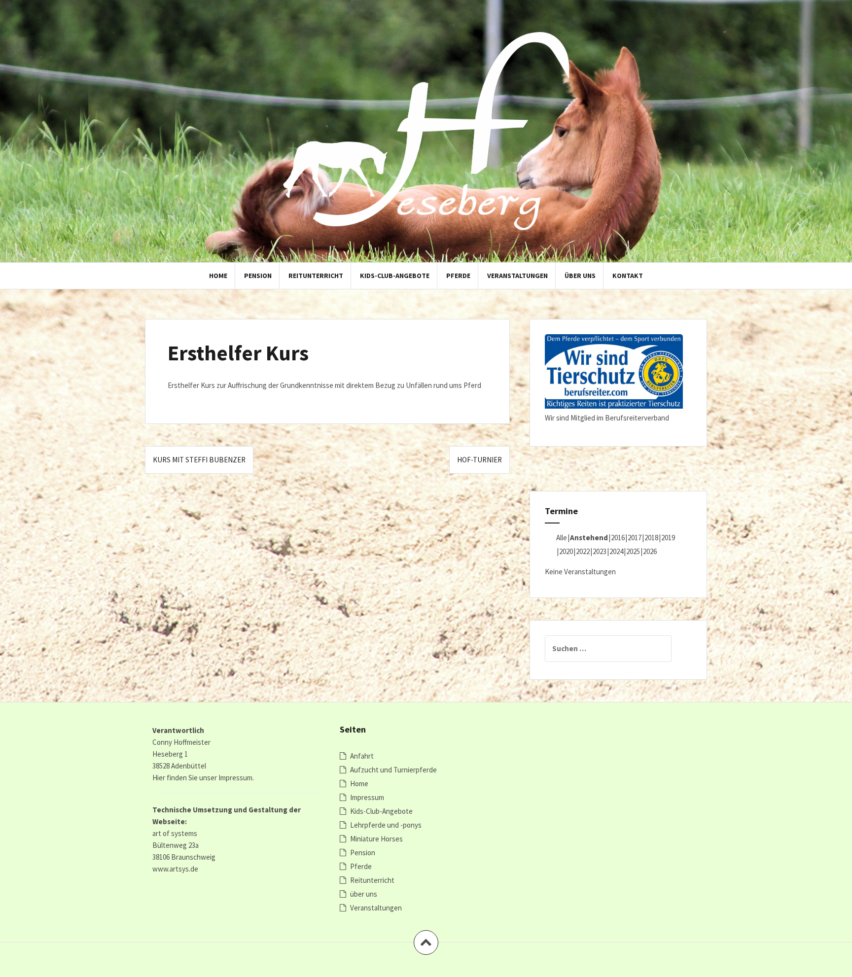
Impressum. (236, 777)
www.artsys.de (175, 868)
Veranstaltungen (517, 275)
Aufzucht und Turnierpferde (393, 769)
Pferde (458, 275)
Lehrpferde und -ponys (386, 825)
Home (218, 275)
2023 (599, 551)
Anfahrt (362, 756)
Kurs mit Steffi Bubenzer (199, 459)
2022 (583, 551)
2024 (616, 551)
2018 (651, 537)
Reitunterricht (315, 275)
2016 (618, 537)
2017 (634, 537)
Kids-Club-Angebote (394, 275)
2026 (650, 551)
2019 (668, 537)
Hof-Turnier (479, 459)
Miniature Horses (376, 838)
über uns (580, 275)
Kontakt (627, 275)
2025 (633, 551)
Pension (258, 275)
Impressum (367, 797)
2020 (566, 551)
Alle (561, 537)
